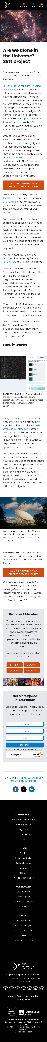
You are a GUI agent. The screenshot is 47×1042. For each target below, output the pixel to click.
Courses (23, 873)
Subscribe (24, 745)
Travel (23, 935)
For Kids (23, 839)
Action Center (23, 891)
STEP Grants (9, 201)
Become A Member (23, 901)
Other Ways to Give (23, 940)
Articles (23, 853)
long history (9, 261)
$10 (31, 664)
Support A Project (23, 925)
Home (23, 777)
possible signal (32, 118)
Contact (23, 906)
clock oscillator (19, 129)
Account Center (16, 996)
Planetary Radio (23, 858)
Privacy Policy (38, 749)
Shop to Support (23, 930)
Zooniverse (20, 418)
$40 (31, 670)
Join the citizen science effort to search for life (23, 185)
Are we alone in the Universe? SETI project (27, 779)
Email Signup (23, 896)
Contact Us (32, 996)
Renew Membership (23, 920)
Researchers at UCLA (17, 157)
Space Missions (23, 824)
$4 (14, 664)
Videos (23, 868)
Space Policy (23, 834)
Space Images (23, 863)
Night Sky (23, 829)
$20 (14, 670)
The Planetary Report (23, 877)
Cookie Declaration (23, 1032)
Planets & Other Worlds (23, 819)
